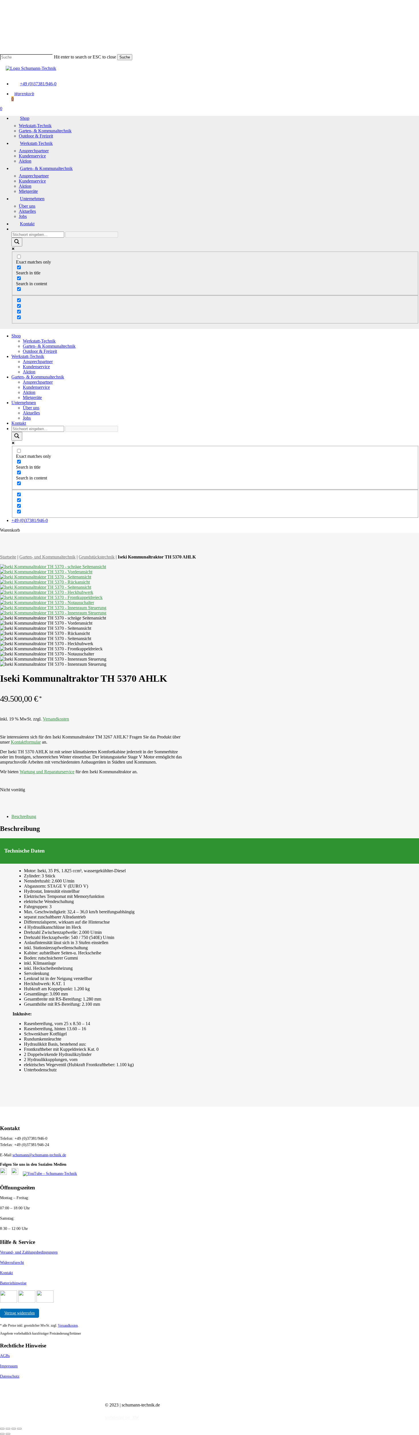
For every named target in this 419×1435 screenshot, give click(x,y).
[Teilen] (13, 1429)
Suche (124, 57)
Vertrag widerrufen (19, 1313)
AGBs (5, 1356)
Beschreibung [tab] (23, 816)
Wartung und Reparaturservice (47, 771)
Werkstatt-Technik (39, 341)
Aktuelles (31, 412)
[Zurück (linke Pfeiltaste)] (2, 1434)
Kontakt (18, 423)
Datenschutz (9, 1376)
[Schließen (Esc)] (19, 1429)
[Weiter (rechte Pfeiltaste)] (8, 1434)
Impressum (9, 1366)
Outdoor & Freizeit (40, 351)
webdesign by (122, 1417)
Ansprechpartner (38, 361)
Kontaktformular (26, 742)
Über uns (31, 407)
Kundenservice (36, 366)
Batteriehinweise (13, 1283)
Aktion (29, 371)
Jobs (27, 418)
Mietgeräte (32, 397)
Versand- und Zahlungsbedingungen (29, 1252)
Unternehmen (23, 402)
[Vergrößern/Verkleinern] (2, 1429)
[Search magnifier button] (16, 242)
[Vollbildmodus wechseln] (8, 1429)
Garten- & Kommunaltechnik (49, 346)
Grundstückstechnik (97, 556)
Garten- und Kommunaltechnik (47, 556)
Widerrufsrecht (12, 1262)
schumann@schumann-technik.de (39, 1155)
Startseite (8, 556)
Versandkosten (56, 719)
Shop (16, 335)
